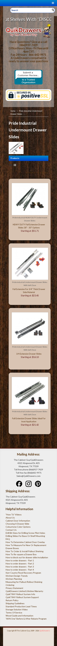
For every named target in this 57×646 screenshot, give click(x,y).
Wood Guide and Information (19, 615)
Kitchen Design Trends (17, 575)
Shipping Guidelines (15, 603)
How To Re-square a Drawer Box (21, 554)
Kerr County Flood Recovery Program (23, 572)
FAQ (8, 539)
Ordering (10, 585)
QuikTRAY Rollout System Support (22, 597)
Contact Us (11, 530)
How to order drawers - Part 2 (20, 563)
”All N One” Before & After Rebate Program (26, 618)
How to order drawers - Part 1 (20, 560)
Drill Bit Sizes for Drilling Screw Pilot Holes (25, 533)
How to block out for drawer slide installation (27, 557)
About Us (10, 517)
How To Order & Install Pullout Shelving (24, 551)
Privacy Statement (14, 588)
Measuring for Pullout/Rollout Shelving (24, 582)
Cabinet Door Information (18, 520)
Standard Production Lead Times (21, 606)
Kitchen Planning (14, 579)
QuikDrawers (44, 631)
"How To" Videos (14, 514)
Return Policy (12, 600)
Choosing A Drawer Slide (17, 523)
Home (13, 111)
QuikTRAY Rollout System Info (20, 594)
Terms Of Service (14, 612)
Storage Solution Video (17, 609)
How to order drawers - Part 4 (20, 569)
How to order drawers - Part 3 (20, 566)
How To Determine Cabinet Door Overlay (25, 542)
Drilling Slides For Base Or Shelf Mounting (25, 536)
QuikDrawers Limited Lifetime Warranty (24, 591)
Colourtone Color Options (18, 526)
